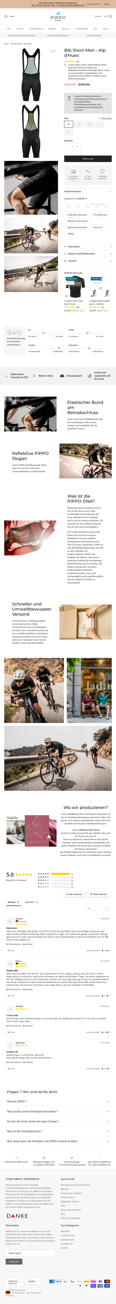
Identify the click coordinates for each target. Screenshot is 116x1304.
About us (66, 29)
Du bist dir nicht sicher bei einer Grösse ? (33, 1121)
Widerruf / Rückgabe (71, 1218)
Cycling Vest (67, 1244)
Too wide (99, 336)
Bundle (64, 1248)
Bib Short (65, 1231)
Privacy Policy (67, 1197)
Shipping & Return (70, 1201)
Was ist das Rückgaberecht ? (24, 1131)
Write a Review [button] (100, 894)
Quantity (68, 141)
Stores (106, 29)
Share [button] (12, 950)
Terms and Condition (71, 1210)
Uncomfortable (34, 352)
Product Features (72, 191)
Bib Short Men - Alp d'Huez (21, 44)
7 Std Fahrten (97, 352)
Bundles (52, 29)
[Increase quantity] (78, 147)
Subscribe (14, 1261)
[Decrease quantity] (66, 147)
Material (65, 1189)
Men (9, 29)
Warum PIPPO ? (17, 1101)
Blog (63, 1214)
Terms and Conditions (71, 1193)
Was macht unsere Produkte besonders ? (32, 1111)
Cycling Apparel (36, 29)
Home (6, 44)
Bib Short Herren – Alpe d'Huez (19, 944)
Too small (32, 336)
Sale (95, 29)
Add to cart (88, 159)
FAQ (63, 1206)
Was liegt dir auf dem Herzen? (75, 1185)
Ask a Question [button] (75, 894)
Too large (59, 336)
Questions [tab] (29, 902)
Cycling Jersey (68, 1235)
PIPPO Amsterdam (18, 1290)
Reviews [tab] (11, 902)
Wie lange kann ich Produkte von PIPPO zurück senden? (42, 1141)
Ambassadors (81, 29)
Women (20, 29)
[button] (103, 950)
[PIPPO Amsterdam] (58, 16)
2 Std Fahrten (74, 352)
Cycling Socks (67, 1240)
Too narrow (73, 336)
